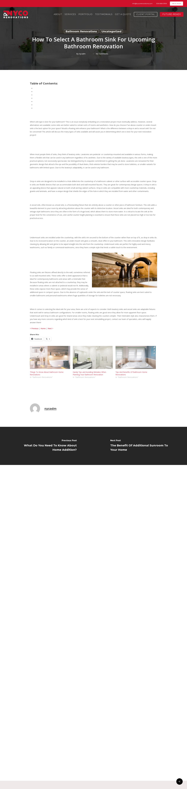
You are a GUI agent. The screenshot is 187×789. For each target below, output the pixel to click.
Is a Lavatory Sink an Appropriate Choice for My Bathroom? (58, 91)
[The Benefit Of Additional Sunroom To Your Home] (140, 446)
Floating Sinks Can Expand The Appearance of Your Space (57, 105)
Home (43, 328)
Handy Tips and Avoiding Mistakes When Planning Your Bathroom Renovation (89, 373)
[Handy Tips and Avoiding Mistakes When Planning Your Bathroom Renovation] (93, 357)
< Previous (34, 328)
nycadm (82, 54)
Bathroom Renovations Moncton (45, 391)
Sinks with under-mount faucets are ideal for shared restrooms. (60, 101)
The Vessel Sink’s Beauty (44, 98)
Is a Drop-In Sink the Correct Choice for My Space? (54, 95)
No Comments (102, 54)
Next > (50, 328)
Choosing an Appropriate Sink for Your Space (52, 108)
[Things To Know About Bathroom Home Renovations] (50, 357)
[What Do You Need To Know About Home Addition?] (47, 446)
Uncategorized (111, 31)
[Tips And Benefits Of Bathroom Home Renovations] (136, 357)
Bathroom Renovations (81, 31)
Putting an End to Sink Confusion (47, 88)
